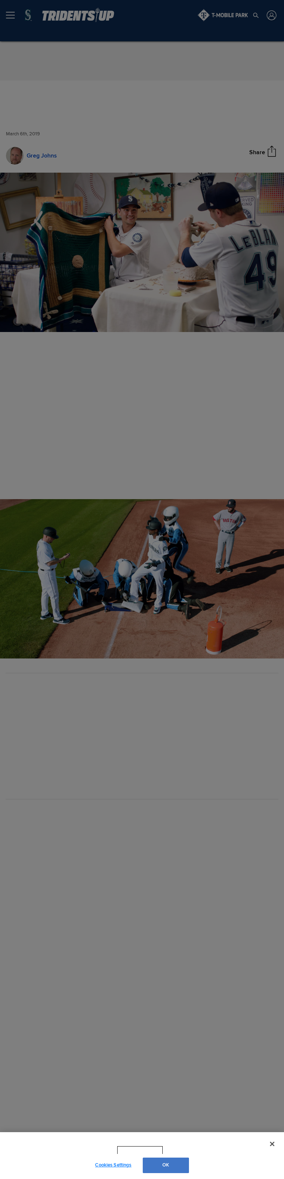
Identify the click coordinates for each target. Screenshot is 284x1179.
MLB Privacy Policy (129, 1150)
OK (165, 1165)
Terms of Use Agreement (186, 1150)
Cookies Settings (113, 1165)
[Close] (272, 1144)
